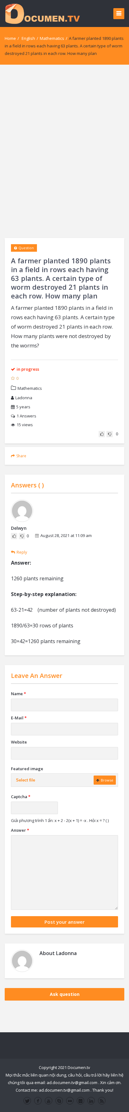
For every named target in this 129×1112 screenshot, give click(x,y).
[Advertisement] (64, 151)
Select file (25, 780)
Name (18, 693)
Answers (26, 416)
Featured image (27, 768)
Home (10, 38)
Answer (20, 830)
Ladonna (23, 397)
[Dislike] (109, 434)
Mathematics (52, 38)
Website (19, 742)
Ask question (65, 994)
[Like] (102, 434)
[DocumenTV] (42, 13)
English (28, 38)
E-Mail (19, 718)
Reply (22, 552)
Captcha (20, 796)
